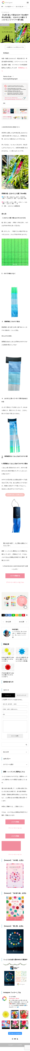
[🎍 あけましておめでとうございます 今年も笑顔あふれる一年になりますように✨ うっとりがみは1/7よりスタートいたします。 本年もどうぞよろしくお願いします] (24, 1025)
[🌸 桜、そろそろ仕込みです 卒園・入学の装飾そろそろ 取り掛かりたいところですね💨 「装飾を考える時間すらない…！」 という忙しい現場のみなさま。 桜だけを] (15, 1025)
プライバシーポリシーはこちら (15, 582)
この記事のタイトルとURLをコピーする (15, 47)
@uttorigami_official (14, 998)
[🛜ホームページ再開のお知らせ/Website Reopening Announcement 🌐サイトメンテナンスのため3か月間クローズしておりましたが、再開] (15, 1014)
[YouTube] (15, 1039)
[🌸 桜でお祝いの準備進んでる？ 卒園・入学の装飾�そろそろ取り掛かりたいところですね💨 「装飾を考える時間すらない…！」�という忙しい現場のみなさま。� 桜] (6, 1025)
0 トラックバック (21, 695)
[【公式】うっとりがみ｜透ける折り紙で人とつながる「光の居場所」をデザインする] (7, 2)
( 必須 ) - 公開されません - (10, 709)
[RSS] (17, 1039)
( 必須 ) (10, 704)
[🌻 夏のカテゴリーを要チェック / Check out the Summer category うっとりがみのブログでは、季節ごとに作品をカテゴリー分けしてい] (6, 1014)
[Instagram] (13, 637)
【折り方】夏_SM (4, 24)
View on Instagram (16, 1033)
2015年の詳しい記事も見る (15, 494)
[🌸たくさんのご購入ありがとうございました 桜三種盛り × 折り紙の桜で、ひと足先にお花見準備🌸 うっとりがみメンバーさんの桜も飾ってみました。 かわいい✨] (24, 1014)
